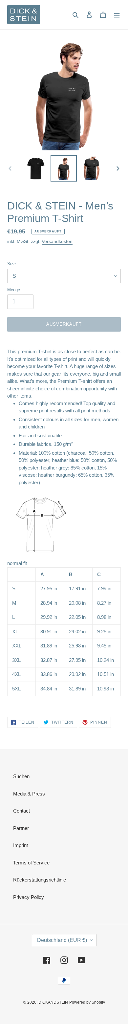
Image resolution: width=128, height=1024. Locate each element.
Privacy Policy (28, 897)
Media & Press (29, 793)
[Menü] (117, 15)
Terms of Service (31, 862)
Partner (21, 828)
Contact (21, 811)
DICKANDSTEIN (53, 1002)
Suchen (21, 776)
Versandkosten (57, 241)
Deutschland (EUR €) (62, 940)
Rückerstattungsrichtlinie (39, 879)
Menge (13, 289)
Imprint (20, 845)
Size (11, 263)
